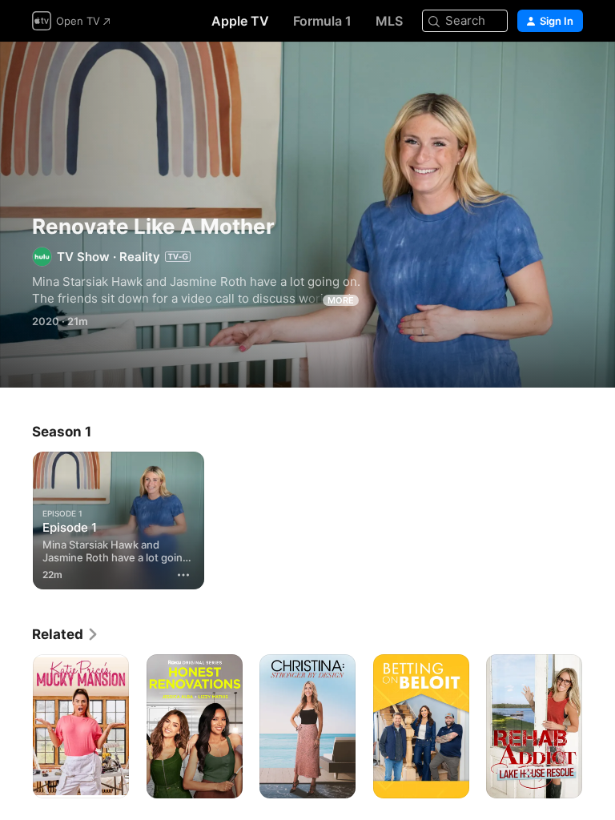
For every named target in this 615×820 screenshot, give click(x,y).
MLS (389, 21)
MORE (341, 300)
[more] (183, 575)
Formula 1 (322, 21)
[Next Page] (599, 726)
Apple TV (240, 21)
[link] (65, 634)
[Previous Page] (16, 726)
